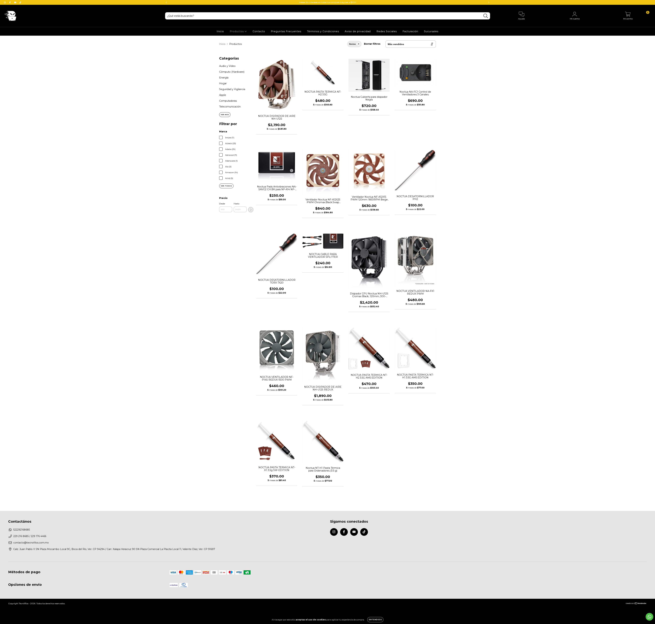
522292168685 (21, 529)
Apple (222, 95)
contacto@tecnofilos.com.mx (31, 542)
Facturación (410, 31)
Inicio (220, 31)
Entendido (375, 620)
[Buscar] (486, 16)
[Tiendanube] (636, 604)
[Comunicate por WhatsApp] (649, 617)
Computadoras (228, 100)
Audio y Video (227, 66)
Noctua (352, 44)
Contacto (259, 31)
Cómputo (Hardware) (231, 71)
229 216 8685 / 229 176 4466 (29, 536)
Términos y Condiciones (323, 31)
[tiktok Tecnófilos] (20, 2)
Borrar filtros (372, 43)
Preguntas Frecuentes (286, 31)
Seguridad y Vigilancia (232, 89)
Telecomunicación (230, 106)
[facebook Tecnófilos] (10, 2)
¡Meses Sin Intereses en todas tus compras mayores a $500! (327, 2)
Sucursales (431, 31)
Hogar (223, 83)
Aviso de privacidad (358, 31)
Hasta (236, 203)
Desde (222, 203)
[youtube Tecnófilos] (15, 2)
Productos (237, 31)
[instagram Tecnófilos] (5, 2)
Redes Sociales (386, 31)
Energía (223, 77)
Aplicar (250, 209)
